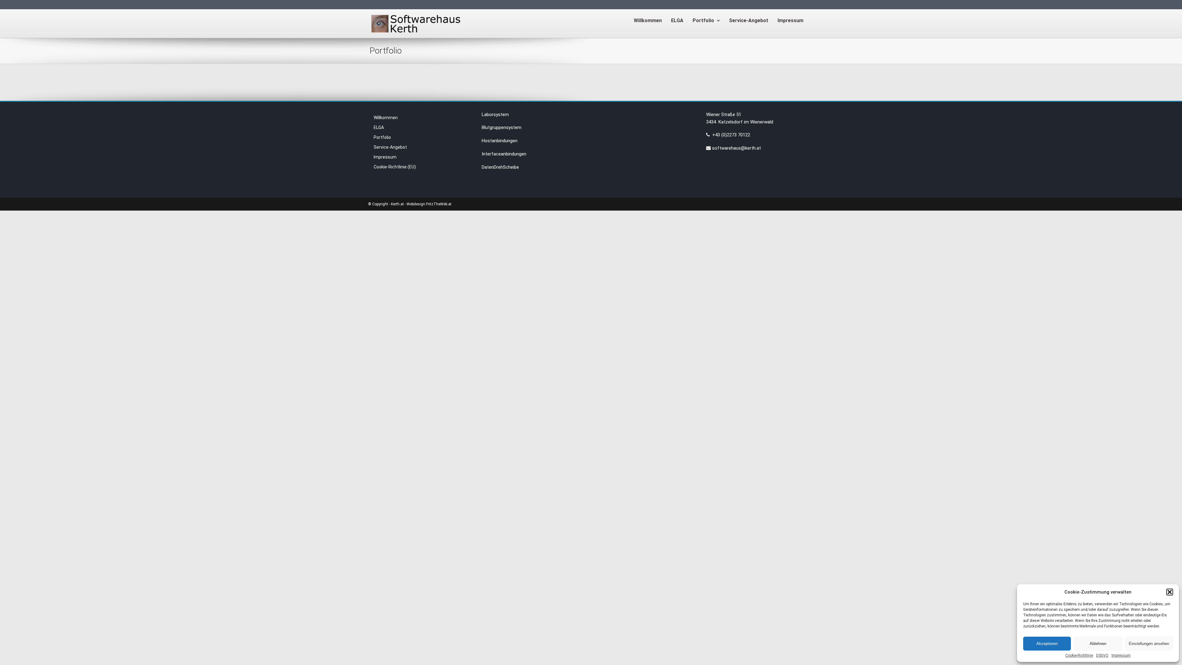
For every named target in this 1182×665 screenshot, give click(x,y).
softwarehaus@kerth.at (736, 148)
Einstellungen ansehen (1149, 643)
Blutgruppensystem (501, 127)
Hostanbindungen (499, 140)
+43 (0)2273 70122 (730, 135)
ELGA (677, 20)
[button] (1170, 592)
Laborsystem (495, 114)
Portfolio (703, 20)
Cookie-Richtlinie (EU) (395, 166)
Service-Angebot (748, 20)
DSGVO (1102, 655)
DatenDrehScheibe (500, 167)
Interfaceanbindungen (504, 154)
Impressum (1121, 655)
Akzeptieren (1047, 643)
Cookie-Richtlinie (1079, 655)
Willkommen (648, 20)
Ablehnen (1098, 643)
